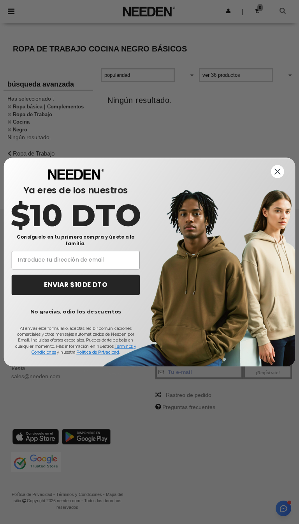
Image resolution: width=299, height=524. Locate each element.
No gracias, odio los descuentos (75, 311)
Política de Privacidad (97, 352)
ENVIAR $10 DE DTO (75, 284)
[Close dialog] (277, 171)
